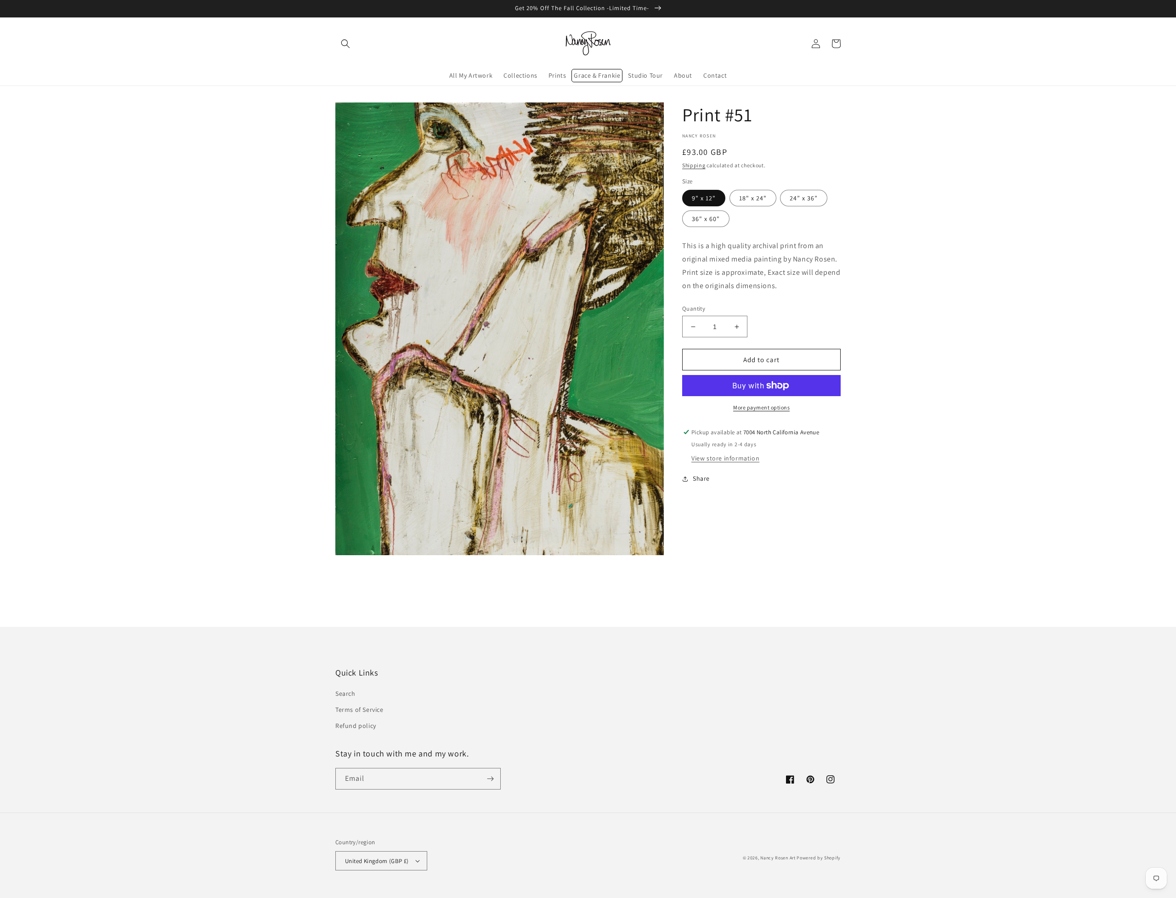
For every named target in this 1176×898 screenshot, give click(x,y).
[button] (345, 44)
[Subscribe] (490, 779)
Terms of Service (359, 709)
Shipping (694, 165)
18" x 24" (753, 198)
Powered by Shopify (819, 858)
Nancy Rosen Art (778, 858)
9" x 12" (704, 198)
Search (345, 693)
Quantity (693, 309)
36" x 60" (706, 219)
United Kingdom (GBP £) (377, 861)
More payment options (761, 407)
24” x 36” (804, 198)
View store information (725, 458)
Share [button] (701, 478)
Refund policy (355, 726)
